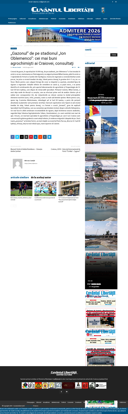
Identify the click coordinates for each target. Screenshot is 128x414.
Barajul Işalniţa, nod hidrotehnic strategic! (101, 99)
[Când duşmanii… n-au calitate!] (101, 163)
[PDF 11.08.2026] (101, 308)
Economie (62, 19)
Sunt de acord (106, 413)
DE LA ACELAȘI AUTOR (41, 177)
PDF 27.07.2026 (94, 284)
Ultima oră (19, 45)
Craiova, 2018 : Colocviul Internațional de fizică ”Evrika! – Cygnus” (65, 150)
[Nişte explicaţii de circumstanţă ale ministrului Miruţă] (101, 124)
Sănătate (81, 19)
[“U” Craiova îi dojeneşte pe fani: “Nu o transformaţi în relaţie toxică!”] (69, 188)
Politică (53, 19)
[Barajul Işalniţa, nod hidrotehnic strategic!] (101, 240)
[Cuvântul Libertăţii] (64, 10)
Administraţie (43, 19)
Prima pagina (12, 19)
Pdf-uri (90, 281)
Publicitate (12, 23)
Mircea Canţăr (17, 67)
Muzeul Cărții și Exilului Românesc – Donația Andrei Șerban (26, 150)
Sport (105, 19)
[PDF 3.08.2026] (101, 347)
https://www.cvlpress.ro (30, 163)
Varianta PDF (92, 247)
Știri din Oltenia (115, 19)
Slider (12, 195)
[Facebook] (112, 2)
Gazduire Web (29, 406)
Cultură (98, 19)
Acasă (12, 45)
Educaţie (90, 19)
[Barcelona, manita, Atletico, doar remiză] (21, 188)
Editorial (23, 19)
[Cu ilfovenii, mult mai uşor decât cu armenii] (45, 188)
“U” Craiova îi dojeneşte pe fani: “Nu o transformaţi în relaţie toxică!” (68, 200)
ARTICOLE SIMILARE (20, 177)
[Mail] (115, 2)
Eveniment (71, 19)
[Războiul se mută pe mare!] (101, 201)
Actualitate (32, 19)
